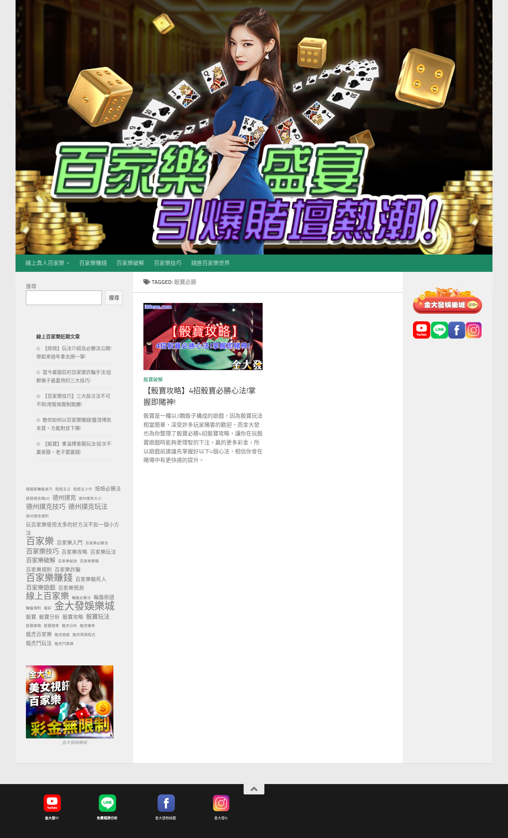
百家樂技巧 (167, 263)
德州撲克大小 (90, 498)
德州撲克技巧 (45, 507)
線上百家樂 (47, 596)
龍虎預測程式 (84, 635)
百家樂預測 (71, 588)
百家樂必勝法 (96, 543)
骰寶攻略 (73, 617)
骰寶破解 (153, 380)
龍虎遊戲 (62, 635)
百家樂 (40, 541)
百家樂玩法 (103, 552)
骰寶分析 (49, 617)
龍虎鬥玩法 (39, 643)
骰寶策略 (33, 626)
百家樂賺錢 (93, 263)
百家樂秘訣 (67, 561)
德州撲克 (64, 497)
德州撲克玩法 (87, 507)
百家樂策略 (89, 561)
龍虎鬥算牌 (64, 644)
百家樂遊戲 (40, 587)
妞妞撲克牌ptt (38, 498)
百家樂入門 (70, 543)
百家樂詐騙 (68, 570)
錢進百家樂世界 (210, 263)
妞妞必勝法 (108, 489)
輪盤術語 (104, 597)
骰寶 (31, 617)
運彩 (47, 608)
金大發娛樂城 (84, 606)
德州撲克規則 (37, 516)
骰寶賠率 (51, 626)
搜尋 (31, 286)
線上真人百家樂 (45, 263)
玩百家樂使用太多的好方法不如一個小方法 (72, 529)
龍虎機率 (87, 626)
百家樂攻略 (74, 552)
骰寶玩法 (98, 616)
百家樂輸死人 (90, 579)
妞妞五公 (62, 489)
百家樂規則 (39, 570)
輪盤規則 (33, 608)
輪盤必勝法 (81, 598)
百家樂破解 (130, 263)
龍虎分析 (69, 626)
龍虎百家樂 (39, 634)
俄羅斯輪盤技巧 (39, 489)
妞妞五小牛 (82, 489)
